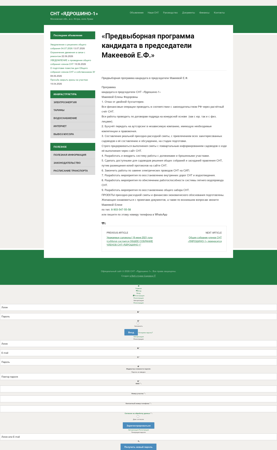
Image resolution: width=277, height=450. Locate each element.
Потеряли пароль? (145, 332)
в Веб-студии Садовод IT (143, 275)
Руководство (170, 12)
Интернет (60, 126)
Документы (188, 12)
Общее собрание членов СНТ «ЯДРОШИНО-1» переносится (205, 239)
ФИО (139, 383)
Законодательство (67, 163)
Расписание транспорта (71, 170)
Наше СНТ (153, 12)
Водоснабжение (65, 118)
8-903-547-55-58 (121, 209)
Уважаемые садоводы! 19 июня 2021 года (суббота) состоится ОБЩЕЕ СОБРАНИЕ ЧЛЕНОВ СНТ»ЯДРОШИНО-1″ (130, 241)
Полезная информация (70, 155)
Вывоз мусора (64, 134)
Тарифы (59, 110)
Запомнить (138, 326)
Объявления (136, 12)
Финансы (204, 12)
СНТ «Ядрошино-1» (74, 13)
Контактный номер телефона (138, 403)
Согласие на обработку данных (137, 413)
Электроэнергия (65, 102)
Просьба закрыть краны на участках (69, 79)
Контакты (219, 12)
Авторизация (139, 336)
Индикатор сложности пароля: (138, 369)
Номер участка (138, 393)
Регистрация (138, 303)
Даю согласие (138, 419)
